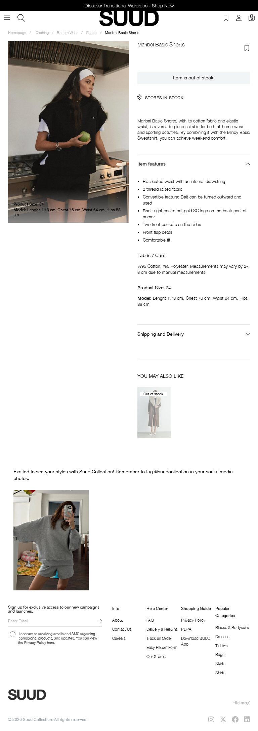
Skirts (220, 663)
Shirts (220, 672)
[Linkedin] (247, 719)
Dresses (222, 636)
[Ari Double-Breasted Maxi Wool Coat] (154, 412)
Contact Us (122, 629)
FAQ (150, 620)
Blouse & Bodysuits (232, 627)
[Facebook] (235, 719)
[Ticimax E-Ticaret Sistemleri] (241, 703)
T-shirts (221, 645)
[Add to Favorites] (247, 48)
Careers (119, 638)
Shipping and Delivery (160, 334)
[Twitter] (223, 719)
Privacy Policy (193, 620)
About (117, 620)
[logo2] (50, 694)
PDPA (186, 629)
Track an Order (159, 638)
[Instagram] (211, 719)
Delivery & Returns (162, 629)
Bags (219, 654)
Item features (151, 164)
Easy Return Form (161, 647)
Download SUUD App (195, 641)
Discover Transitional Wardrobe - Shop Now (129, 5)
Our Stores (156, 656)
